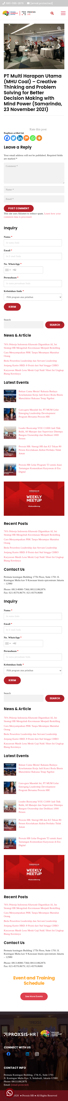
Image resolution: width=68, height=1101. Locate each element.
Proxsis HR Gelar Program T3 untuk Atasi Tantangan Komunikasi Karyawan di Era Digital (40, 468)
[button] (52, 13)
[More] (39, 138)
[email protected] (42, 3)
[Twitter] (13, 138)
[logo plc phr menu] (18, 13)
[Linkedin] (20, 138)
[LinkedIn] (27, 1054)
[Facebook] (7, 138)
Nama (8, 237)
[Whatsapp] (33, 138)
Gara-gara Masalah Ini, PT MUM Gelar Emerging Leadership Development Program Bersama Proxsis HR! (39, 413)
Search (7, 319)
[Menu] (63, 13)
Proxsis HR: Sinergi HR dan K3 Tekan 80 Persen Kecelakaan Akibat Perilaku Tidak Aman (40, 450)
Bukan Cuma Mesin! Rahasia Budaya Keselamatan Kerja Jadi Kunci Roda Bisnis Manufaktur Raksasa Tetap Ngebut (41, 395)
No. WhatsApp (13, 264)
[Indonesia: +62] (8, 270)
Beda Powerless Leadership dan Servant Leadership (30, 360)
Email (8, 250)
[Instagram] (37, 1054)
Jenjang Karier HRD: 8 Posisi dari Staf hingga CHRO (31, 365)
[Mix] (26, 138)
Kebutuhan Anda (14, 291)
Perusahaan (11, 277)
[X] (18, 1054)
